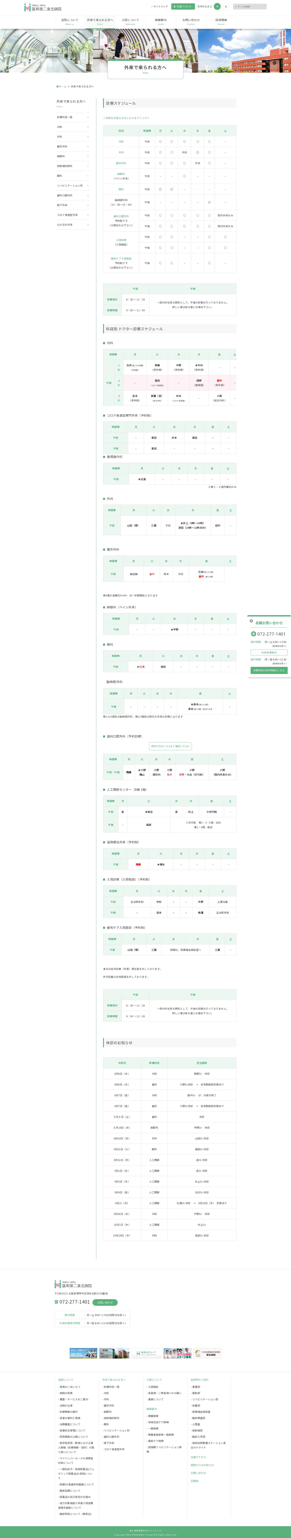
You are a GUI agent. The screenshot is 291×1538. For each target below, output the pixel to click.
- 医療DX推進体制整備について (76, 1484)
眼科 (121, 189)
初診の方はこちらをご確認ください (170, 746)
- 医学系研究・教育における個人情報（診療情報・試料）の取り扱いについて (76, 1447)
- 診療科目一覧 (110, 1387)
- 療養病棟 (152, 1416)
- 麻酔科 (107, 1411)
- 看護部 (195, 1387)
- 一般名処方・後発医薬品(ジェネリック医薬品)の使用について (76, 1473)
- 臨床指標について (69, 1490)
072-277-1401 (271, 634)
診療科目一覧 (65, 117)
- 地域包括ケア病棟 (158, 1422)
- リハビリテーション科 (116, 1430)
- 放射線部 (197, 1430)
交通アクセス (184, 6)
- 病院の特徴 (65, 1393)
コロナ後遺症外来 (67, 215)
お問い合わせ (191, 21)
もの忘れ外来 (65, 224)
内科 (121, 141)
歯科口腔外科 (121, 216)
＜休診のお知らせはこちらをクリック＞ (126, 118)
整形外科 (121, 163)
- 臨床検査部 (198, 1418)
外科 (121, 152)
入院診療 (121, 240)
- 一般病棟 (152, 1428)
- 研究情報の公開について (73, 1436)
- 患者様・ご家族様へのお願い (164, 1393)
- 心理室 (195, 1424)
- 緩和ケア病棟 (155, 1441)
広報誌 (195, 1481)
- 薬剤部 (195, 1393)
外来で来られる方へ (100, 21)
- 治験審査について (69, 1424)
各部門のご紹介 (200, 1379)
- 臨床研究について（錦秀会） (75, 1514)
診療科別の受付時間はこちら (269, 670)
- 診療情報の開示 (68, 1411)
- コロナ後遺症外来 (113, 1449)
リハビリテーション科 (70, 185)
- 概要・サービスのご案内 (73, 1399)
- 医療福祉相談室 (201, 1411)
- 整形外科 (108, 1405)
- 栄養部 (195, 1405)
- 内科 (105, 1393)
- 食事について (155, 1399)
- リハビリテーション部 (204, 1399)
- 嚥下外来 (108, 1443)
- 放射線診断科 (110, 1418)
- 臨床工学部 (198, 1436)
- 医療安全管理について (72, 1430)
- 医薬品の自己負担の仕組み (74, 1497)
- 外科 (105, 1399)
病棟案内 (161, 21)
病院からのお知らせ (202, 1465)
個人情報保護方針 (138, 1531)
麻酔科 (121, 174)
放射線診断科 (65, 166)
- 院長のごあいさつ (69, 1387)
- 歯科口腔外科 (110, 1436)
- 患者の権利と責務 (69, 1418)
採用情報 (221, 21)
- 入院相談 (152, 1387)
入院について (130, 21)
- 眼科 (105, 1424)
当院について (69, 21)
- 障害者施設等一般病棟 (160, 1434)
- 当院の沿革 (65, 1405)
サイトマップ (160, 6)
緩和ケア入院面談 (121, 258)
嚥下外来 (62, 205)
